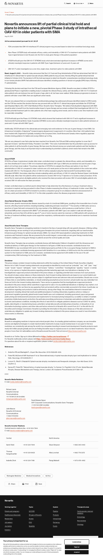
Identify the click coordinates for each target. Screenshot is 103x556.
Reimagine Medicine (14, 476)
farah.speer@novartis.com (40, 407)
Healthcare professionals (13, 515)
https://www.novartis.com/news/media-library (53, 339)
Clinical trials (57, 518)
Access (31, 518)
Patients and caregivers (12, 511)
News (12, 12)
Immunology (81, 517)
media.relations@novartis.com (64, 341)
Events (55, 526)
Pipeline (55, 511)
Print (27, 484)
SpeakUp (32, 526)
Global (79, 3)
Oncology (80, 524)
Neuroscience (81, 520)
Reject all (76, 547)
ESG (30, 522)
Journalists (8, 526)
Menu (91, 3)
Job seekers (8, 522)
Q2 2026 (32, 511)
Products (56, 515)
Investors (8, 530)
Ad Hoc (48, 476)
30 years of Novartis (35, 515)
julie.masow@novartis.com (15, 418)
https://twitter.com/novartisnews (54, 336)
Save (40, 484)
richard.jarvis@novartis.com (16, 399)
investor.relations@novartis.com (21, 431)
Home (7, 12)
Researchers (9, 518)
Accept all (77, 552)
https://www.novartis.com (77, 331)
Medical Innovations (33, 476)
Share (13, 484)
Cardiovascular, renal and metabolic (85, 512)
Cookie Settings (76, 542)
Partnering (56, 522)
